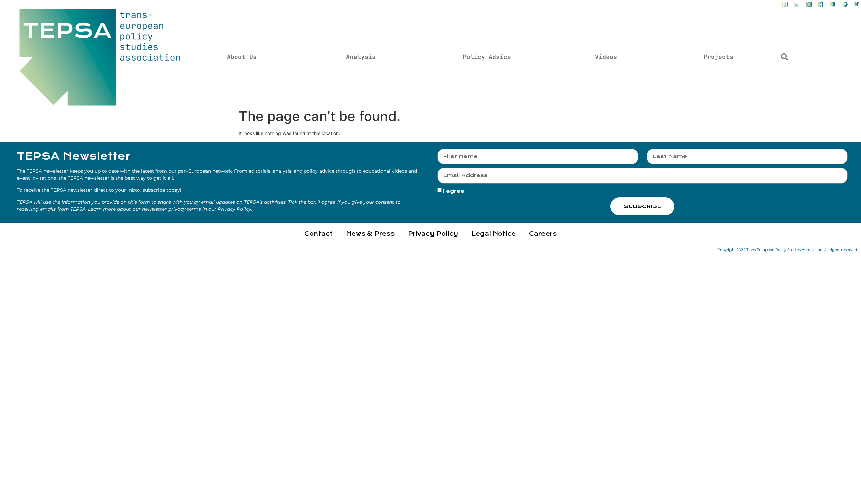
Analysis (361, 57)
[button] (784, 57)
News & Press (370, 233)
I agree (453, 191)
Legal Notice (494, 233)
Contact (318, 233)
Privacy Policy (433, 233)
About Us (242, 57)
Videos (606, 57)
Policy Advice (487, 57)
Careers (543, 233)
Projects (718, 57)
